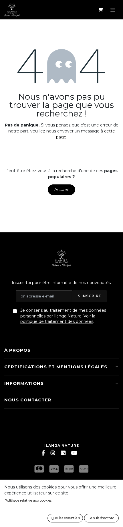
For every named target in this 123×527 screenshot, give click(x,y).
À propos (17, 350)
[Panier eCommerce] (100, 9)
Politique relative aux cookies (28, 500)
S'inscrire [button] (89, 296)
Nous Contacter (27, 400)
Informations (24, 383)
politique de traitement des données (56, 321)
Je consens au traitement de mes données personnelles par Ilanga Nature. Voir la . (63, 316)
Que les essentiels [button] (65, 518)
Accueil (61, 189)
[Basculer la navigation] (113, 10)
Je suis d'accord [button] (101, 518)
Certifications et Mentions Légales (55, 366)
